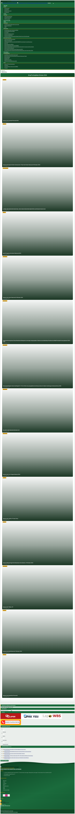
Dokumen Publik (7, 20)
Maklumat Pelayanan (8, 16)
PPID (4, 788)
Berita (4, 784)
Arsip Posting (4, 71)
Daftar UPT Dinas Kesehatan (9, 64)
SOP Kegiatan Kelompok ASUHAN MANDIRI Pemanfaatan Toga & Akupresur (18, 41)
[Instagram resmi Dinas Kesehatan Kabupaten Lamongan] (6, 796)
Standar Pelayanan (7, 17)
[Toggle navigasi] (53, 3)
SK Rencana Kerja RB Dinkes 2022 (10, 61)
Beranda (4, 780)
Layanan (4, 783)
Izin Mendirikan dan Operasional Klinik (11, 30)
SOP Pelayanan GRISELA (9, 44)
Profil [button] (5, 6)
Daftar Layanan (7, 18)
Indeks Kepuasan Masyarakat (9, 39)
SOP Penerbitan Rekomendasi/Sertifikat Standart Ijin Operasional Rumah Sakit (19, 46)
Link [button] (4, 62)
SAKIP (5, 26)
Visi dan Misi (6, 9)
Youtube (6, 67)
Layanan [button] (5, 14)
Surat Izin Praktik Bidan (8, 35)
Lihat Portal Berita (4, 760)
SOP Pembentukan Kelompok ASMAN (11, 45)
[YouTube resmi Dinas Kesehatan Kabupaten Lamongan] (9, 796)
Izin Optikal (6, 32)
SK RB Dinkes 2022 (7, 59)
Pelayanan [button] (6, 28)
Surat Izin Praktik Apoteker (9, 33)
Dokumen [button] (6, 22)
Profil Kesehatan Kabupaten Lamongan (11, 24)
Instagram (6, 65)
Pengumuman (6, 786)
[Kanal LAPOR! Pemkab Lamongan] (4, 796)
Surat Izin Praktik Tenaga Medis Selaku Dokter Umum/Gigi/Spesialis (16, 36)
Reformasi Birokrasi (8, 25)
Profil (4, 782)
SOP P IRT (6, 43)
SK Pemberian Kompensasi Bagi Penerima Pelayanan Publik (15, 56)
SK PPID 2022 (6, 58)
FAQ (4, 787)
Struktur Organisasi (7, 10)
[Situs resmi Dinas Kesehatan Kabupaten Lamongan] (1, 796)
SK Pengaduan (7, 57)
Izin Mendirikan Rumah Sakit (9, 31)
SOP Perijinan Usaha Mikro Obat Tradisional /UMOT (13, 49)
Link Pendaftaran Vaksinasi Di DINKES (11, 66)
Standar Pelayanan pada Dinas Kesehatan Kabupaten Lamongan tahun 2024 (18, 50)
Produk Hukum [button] (7, 53)
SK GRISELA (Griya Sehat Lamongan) (11, 54)
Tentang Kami (6, 8)
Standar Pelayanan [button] (7, 37)
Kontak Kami (6, 12)
